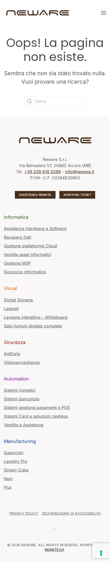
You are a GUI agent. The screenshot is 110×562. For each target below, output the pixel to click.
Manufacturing (20, 441)
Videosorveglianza (22, 362)
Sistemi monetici (19, 390)
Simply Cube (16, 469)
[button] (103, 12)
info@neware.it (79, 171)
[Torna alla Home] (38, 12)
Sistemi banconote (21, 398)
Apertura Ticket (77, 195)
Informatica (16, 217)
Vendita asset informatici (27, 254)
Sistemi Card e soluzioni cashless (36, 416)
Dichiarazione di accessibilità (71, 513)
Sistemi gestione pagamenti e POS (37, 407)
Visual (10, 288)
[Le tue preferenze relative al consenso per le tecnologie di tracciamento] (101, 553)
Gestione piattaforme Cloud (30, 245)
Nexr (8, 478)
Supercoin (13, 452)
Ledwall (11, 308)
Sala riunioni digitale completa (33, 325)
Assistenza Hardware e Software (35, 228)
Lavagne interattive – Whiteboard (36, 317)
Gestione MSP (17, 263)
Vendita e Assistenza (23, 424)
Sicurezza (15, 342)
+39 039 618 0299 (42, 171)
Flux (8, 487)
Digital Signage (18, 299)
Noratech (54, 549)
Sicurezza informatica (25, 271)
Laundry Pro (15, 461)
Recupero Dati (17, 237)
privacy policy (23, 513)
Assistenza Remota (35, 195)
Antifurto (12, 353)
